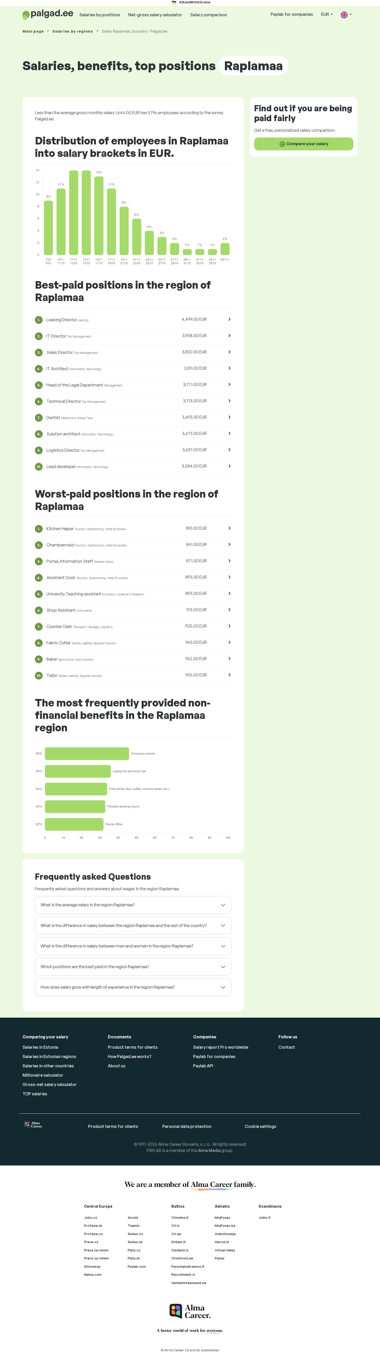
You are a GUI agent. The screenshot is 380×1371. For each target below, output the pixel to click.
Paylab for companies (292, 14)
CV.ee (176, 1234)
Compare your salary (306, 143)
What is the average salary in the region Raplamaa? (87, 904)
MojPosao (222, 1217)
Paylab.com (137, 1266)
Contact (286, 1047)
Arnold (133, 1217)
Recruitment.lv (183, 1274)
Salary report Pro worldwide (220, 1047)
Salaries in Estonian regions (49, 1056)
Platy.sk (134, 1258)
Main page (33, 31)
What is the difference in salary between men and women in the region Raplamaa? (117, 946)
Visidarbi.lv (180, 1250)
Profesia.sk (93, 1225)
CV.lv (175, 1225)
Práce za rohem (96, 1258)
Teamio (134, 1225)
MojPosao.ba (225, 1225)
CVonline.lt (180, 1217)
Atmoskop (92, 1266)
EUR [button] (325, 14)
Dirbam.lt (178, 1242)
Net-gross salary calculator (155, 14)
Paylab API (203, 1065)
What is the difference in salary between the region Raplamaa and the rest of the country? (124, 925)
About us (116, 1065)
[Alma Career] (190, 1311)
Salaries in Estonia (40, 1047)
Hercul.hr (222, 1242)
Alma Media (209, 1150)
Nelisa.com (93, 1274)
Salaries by (72, 31)
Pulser (220, 1258)
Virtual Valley (225, 1250)
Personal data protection (186, 1126)
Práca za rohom (96, 1250)
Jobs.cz (90, 1217)
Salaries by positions (99, 14)
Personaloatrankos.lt (187, 1266)
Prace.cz (91, 1242)
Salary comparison (208, 14)
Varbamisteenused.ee (188, 1283)
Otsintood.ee (182, 1258)
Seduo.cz (135, 1234)
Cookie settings (260, 1126)
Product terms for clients (133, 1047)
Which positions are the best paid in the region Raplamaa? (95, 966)
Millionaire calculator (42, 1075)
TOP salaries (34, 1093)
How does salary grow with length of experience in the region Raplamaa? (107, 987)
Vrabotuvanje (225, 1234)
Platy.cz (134, 1250)
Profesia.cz (93, 1234)
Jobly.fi (264, 1217)
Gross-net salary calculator (49, 1084)
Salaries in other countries (48, 1065)
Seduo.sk (135, 1242)
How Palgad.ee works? (129, 1056)
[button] (346, 14)
